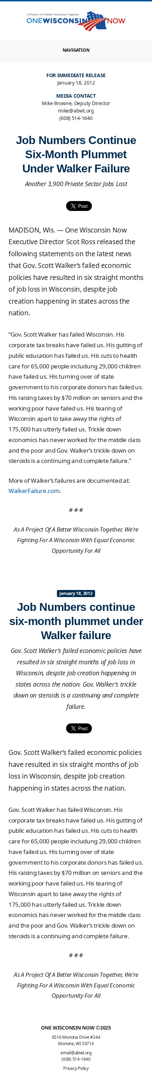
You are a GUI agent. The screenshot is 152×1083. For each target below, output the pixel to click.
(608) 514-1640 (76, 1059)
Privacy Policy (76, 1068)
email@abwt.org (76, 1053)
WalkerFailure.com (33, 491)
